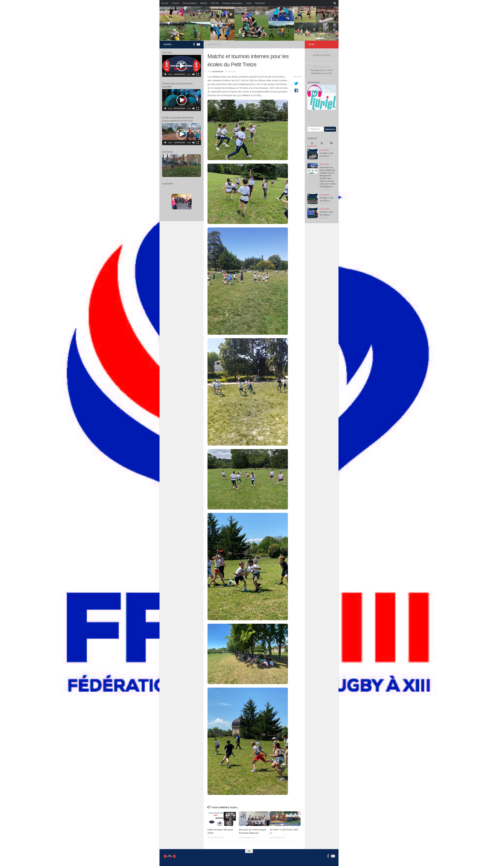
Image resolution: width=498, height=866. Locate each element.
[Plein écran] (197, 74)
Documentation (190, 3)
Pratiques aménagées (232, 3)
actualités (214, 44)
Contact (175, 3)
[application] (181, 66)
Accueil (164, 3)
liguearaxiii (217, 72)
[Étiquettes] (331, 143)
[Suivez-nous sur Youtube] (198, 44)
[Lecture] (165, 74)
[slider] (179, 74)
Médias (203, 3)
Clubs (248, 3)
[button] (181, 66)
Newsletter (260, 3)
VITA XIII (215, 3)
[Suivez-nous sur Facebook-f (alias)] (194, 44)
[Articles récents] (312, 143)
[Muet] (193, 74)
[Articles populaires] (321, 143)
